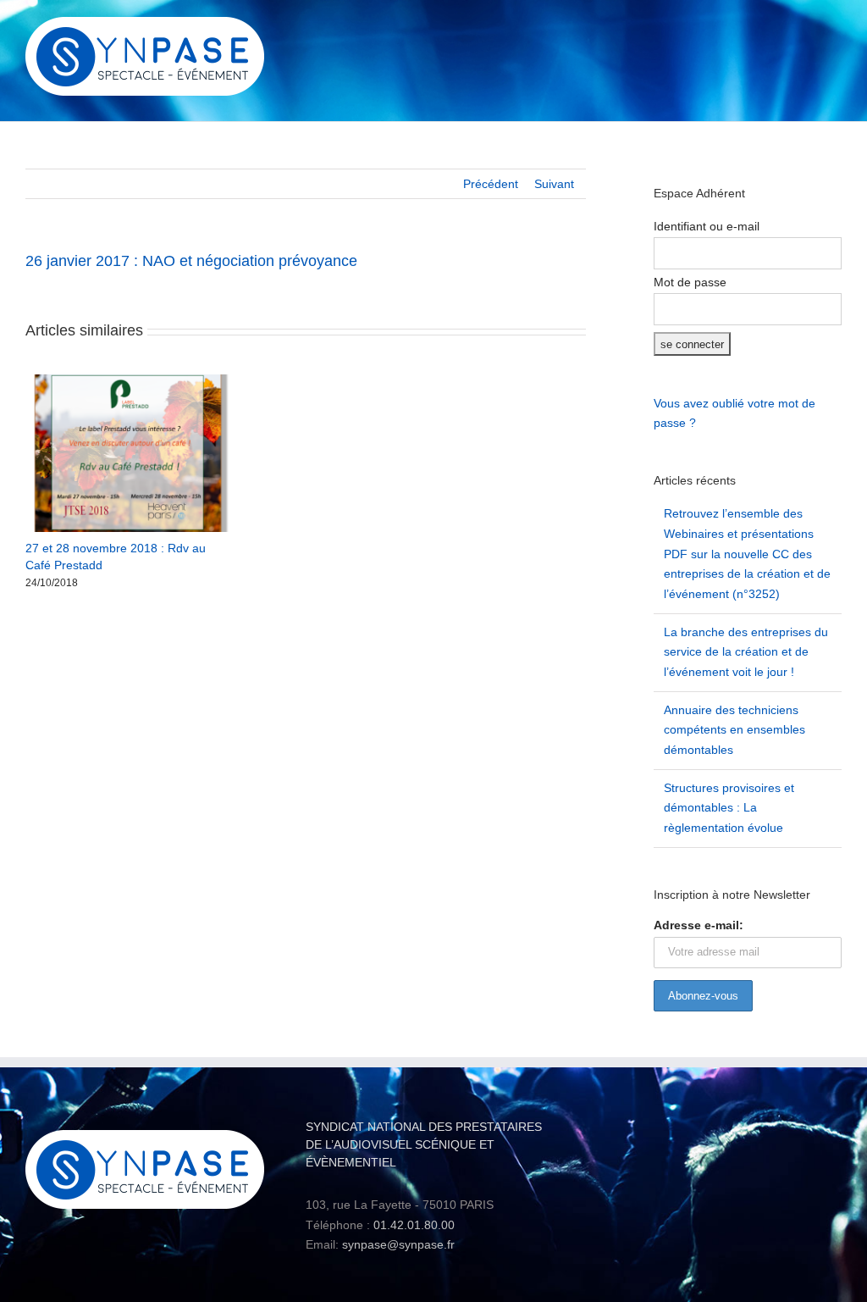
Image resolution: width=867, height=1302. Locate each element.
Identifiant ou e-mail (706, 226)
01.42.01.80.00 (414, 1225)
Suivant (554, 184)
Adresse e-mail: (698, 925)
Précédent (490, 184)
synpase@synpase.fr (398, 1244)
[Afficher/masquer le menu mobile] (835, 30)
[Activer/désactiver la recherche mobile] (804, 30)
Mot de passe (690, 282)
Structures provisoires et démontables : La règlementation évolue (729, 807)
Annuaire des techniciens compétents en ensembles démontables (734, 729)
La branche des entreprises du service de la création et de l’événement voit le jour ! (746, 652)
